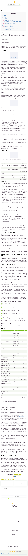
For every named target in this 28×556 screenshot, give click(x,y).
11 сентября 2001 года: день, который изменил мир (15, 522)
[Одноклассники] (13, 476)
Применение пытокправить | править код (9, 22)
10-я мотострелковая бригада (15, 534)
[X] (15, 476)
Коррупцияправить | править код (8, 20)
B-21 (14, 157)
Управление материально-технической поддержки (11, 28)
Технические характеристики (6, 24)
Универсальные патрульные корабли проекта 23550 (13, 546)
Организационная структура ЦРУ (6, 25)
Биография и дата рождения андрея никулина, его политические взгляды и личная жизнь (15, 507)
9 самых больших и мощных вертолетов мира (16, 542)
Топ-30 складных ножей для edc (15, 526)
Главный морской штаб (14, 105)
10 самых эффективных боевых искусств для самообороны (15, 517)
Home (2, 9)
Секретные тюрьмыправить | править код (9, 23)
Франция (3, 14)
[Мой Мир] (14, 476)
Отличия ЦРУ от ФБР (5, 17)
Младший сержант (15, 530)
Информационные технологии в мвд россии (16, 538)
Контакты (7, 553)
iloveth (12, 2)
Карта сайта (4, 553)
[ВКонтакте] (12, 476)
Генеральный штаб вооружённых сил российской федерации (14, 57)
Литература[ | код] (4, 18)
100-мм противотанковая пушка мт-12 (16, 512)
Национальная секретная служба (8, 26)
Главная (1, 553)
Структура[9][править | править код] (7, 16)
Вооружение (4, 15)
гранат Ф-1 (2, 90)
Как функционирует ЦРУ (7, 29)
